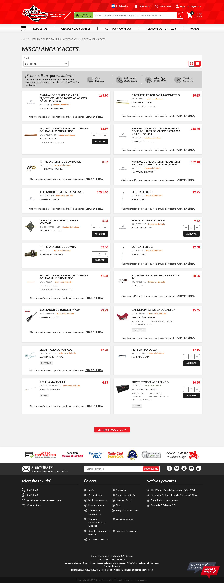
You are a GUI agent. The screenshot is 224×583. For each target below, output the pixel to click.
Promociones (95, 495)
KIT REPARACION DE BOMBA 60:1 (60, 161)
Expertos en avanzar (126, 530)
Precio (26, 58)
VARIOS (194, 28)
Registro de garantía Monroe (98, 532)
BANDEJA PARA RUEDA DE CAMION (154, 309)
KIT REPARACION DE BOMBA (58, 246)
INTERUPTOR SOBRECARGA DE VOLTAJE (59, 222)
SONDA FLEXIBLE (142, 191)
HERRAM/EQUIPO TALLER (161, 28)
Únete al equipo (96, 505)
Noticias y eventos (97, 500)
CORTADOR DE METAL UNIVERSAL (61, 191)
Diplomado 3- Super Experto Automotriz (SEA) (174, 495)
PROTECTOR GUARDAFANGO (150, 382)
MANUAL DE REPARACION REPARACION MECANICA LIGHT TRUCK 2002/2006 (156, 163)
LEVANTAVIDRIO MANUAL (56, 349)
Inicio (24, 39)
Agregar (100, 142)
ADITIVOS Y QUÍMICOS (118, 28)
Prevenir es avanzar (98, 539)
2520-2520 (32, 490)
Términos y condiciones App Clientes (96, 522)
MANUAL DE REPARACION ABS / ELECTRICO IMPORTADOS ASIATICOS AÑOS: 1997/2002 (63, 97)
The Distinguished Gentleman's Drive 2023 (173, 490)
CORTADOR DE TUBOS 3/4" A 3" (60, 309)
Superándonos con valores (164, 500)
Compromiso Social (125, 495)
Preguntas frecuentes (127, 510)
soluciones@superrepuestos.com (44, 500)
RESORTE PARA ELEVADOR (148, 220)
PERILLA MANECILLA (144, 349)
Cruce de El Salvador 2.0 (163, 505)
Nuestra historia (124, 500)
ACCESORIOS (70, 39)
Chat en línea (94, 117)
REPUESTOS (40, 28)
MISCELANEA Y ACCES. (93, 39)
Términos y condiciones (94, 512)
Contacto (121, 490)
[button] (120, 6)
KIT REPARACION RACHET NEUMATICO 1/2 (156, 277)
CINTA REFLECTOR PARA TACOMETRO (156, 95)
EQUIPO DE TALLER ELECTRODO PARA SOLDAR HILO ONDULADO (64, 130)
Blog (118, 505)
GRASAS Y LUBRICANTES (75, 28)
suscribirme (151, 469)
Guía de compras (124, 518)
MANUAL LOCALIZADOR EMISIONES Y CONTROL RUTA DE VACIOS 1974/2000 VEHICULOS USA (156, 131)
